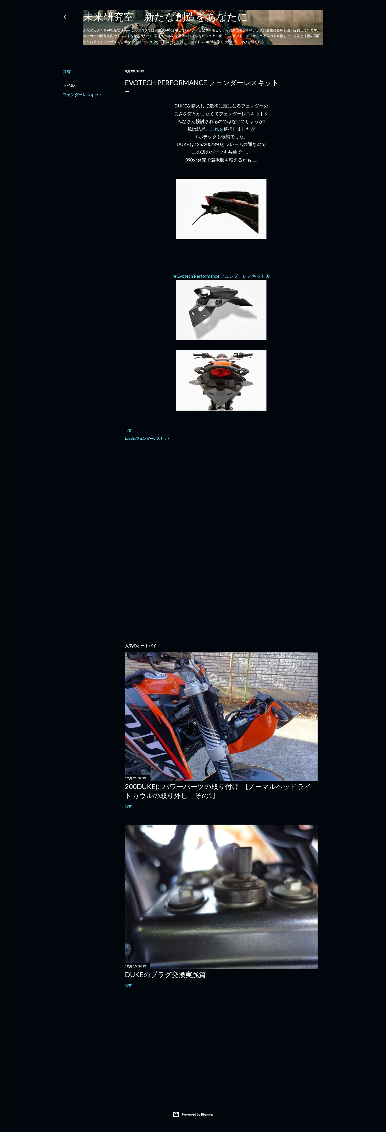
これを (217, 128)
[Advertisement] (221, 496)
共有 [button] (67, 71)
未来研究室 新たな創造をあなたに (165, 16)
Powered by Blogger (198, 1114)
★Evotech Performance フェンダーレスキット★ (221, 276)
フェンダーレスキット (82, 94)
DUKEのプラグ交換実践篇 (165, 974)
